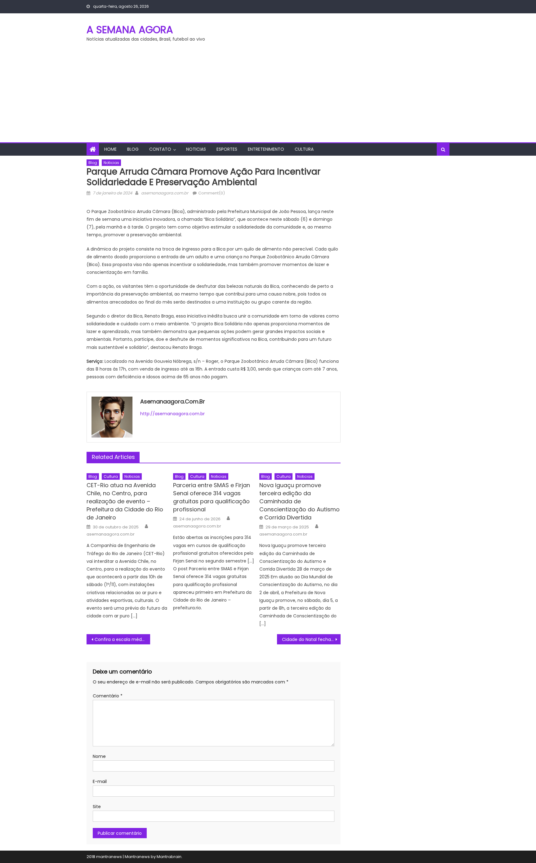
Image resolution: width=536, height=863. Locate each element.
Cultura (304, 149)
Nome (99, 756)
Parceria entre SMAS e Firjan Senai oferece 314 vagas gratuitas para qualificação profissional (211, 497)
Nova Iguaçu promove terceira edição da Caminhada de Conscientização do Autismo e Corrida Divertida (299, 501)
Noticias (196, 149)
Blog (133, 149)
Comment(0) (211, 193)
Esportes (227, 149)
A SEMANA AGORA (130, 30)
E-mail (100, 781)
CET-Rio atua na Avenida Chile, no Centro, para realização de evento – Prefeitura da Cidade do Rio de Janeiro (125, 501)
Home (110, 149)
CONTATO (160, 149)
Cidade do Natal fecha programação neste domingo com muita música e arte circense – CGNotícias (311, 639)
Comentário (108, 696)
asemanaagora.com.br (164, 193)
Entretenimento (266, 149)
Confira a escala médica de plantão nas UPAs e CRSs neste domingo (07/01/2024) (122, 639)
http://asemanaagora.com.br (172, 414)
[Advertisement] (268, 95)
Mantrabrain (169, 857)
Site (97, 806)
